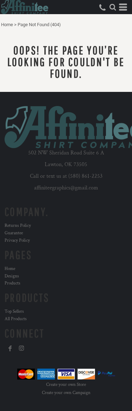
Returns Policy (18, 226)
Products (12, 283)
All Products (16, 319)
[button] (112, 7)
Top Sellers (14, 312)
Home (7, 24)
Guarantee (14, 233)
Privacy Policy (17, 240)
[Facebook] (10, 348)
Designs (12, 276)
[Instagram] (21, 348)
